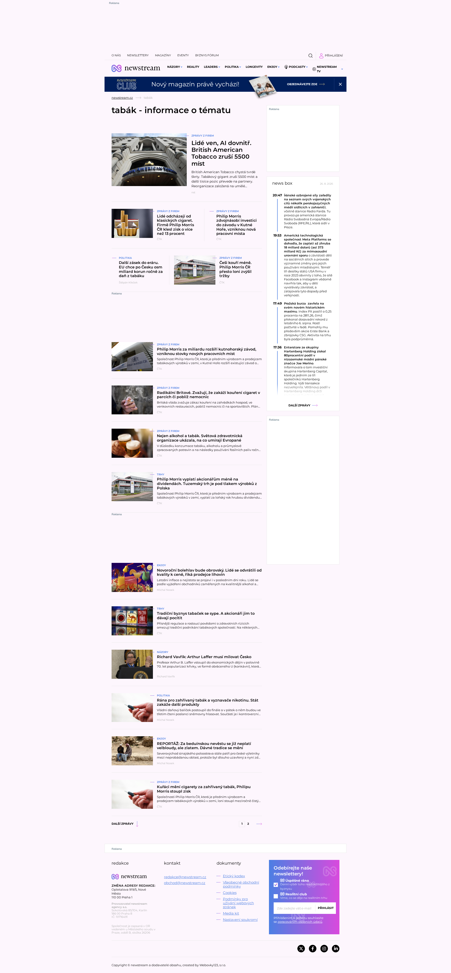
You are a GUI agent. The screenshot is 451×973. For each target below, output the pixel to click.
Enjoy (272, 67)
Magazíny (163, 55)
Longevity (254, 67)
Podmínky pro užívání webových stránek (238, 903)
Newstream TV (327, 69)
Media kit (231, 913)
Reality (193, 67)
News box (282, 183)
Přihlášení (334, 55)
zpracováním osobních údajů (300, 921)
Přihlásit (326, 908)
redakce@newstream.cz (185, 877)
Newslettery (138, 55)
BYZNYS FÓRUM (207, 55)
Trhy (160, 474)
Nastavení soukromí (240, 920)
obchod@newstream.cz (184, 883)
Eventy (183, 55)
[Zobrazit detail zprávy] (303, 211)
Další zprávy (122, 823)
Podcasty (297, 67)
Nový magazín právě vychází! (195, 84)
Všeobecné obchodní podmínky (241, 884)
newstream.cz (122, 97)
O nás (116, 55)
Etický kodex (234, 876)
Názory (173, 67)
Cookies (230, 893)
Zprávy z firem (202, 135)
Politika (232, 67)
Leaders (211, 67)
